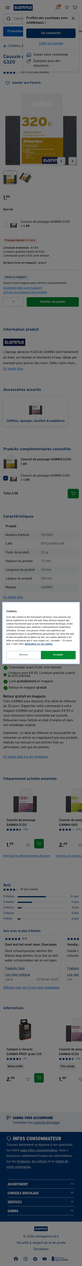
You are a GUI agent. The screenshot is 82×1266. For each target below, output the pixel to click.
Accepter (58, 655)
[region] (41, 633)
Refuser (23, 655)
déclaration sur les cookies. (39, 644)
